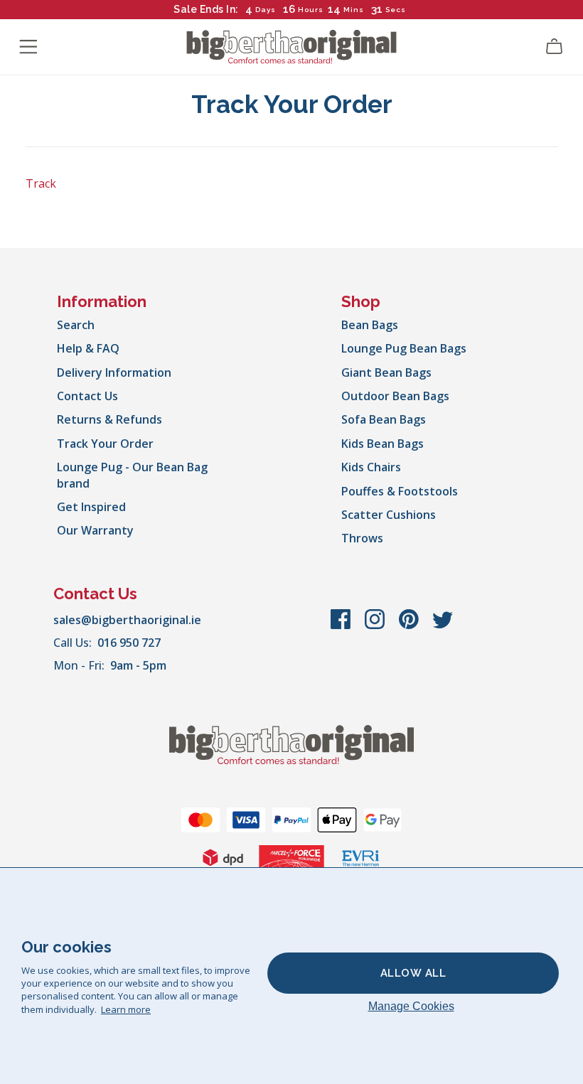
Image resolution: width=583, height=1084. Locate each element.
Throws (362, 538)
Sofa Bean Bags (383, 419)
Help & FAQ (88, 348)
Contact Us (87, 396)
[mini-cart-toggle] (554, 47)
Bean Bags (369, 325)
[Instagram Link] (376, 626)
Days (265, 10)
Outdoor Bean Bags (395, 396)
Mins (353, 10)
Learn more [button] (126, 1009)
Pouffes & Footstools (399, 491)
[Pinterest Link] (410, 626)
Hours (310, 10)
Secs (395, 10)
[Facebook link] (342, 626)
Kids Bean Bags (382, 443)
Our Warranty (95, 530)
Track (41, 183)
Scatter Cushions (388, 514)
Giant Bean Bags (386, 372)
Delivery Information (114, 372)
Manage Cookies (411, 1006)
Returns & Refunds (109, 419)
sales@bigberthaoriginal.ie (127, 620)
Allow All (413, 973)
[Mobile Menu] (28, 47)
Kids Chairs (371, 467)
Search (76, 325)
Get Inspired (91, 507)
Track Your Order (105, 443)
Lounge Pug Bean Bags (403, 348)
